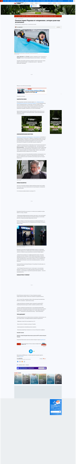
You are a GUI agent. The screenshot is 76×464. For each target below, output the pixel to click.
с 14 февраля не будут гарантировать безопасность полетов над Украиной (30, 102)
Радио (51, 3)
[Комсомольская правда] (18, 3)
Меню (1, 1)
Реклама (54, 3)
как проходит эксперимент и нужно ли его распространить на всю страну (35, 91)
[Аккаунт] (74, 1)
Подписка (59, 3)
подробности (42, 339)
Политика (16, 18)
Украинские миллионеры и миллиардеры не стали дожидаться (28, 137)
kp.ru (45, 358)
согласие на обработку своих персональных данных (55, 413)
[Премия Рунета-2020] (26, 3)
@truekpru (21, 356)
